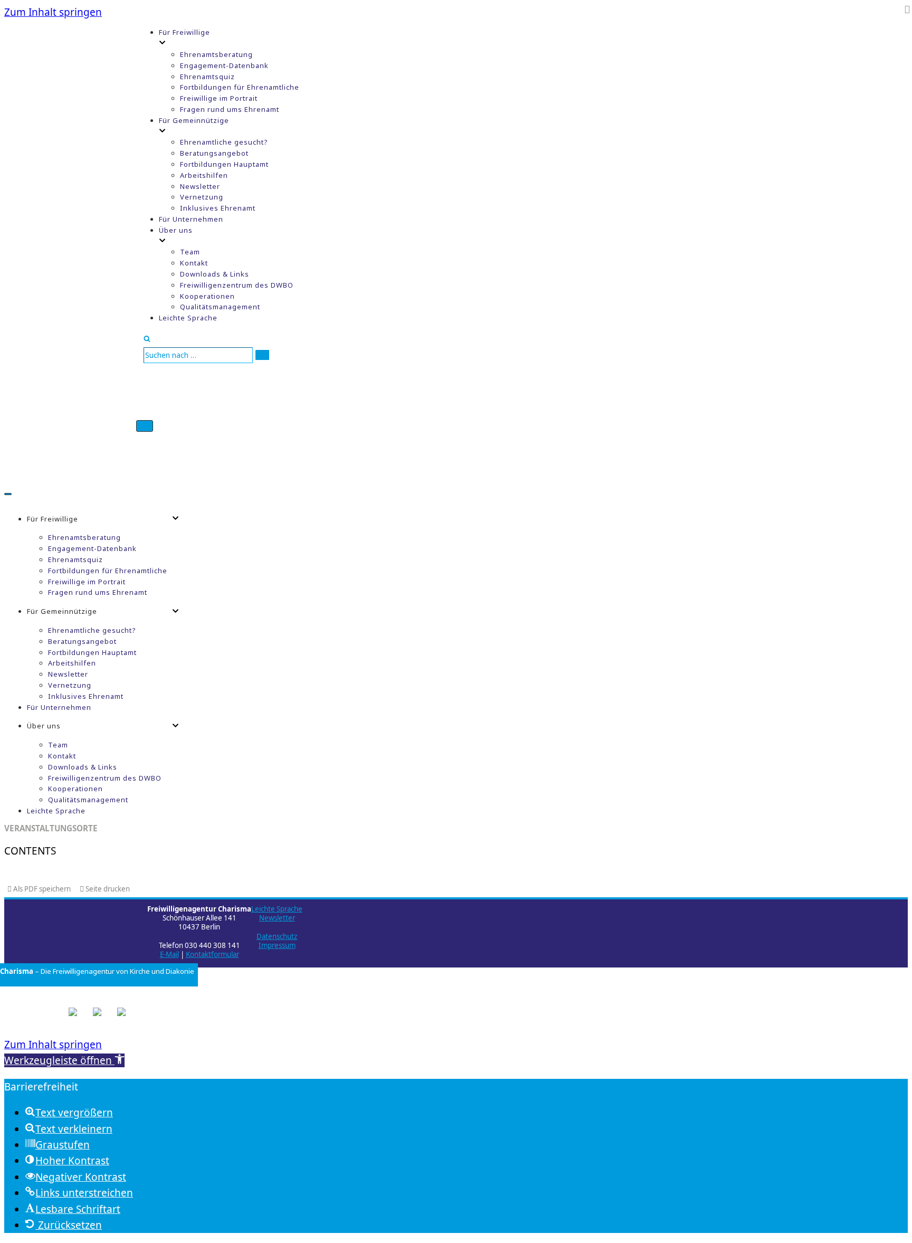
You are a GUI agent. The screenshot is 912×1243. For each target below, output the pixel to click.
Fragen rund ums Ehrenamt (229, 109)
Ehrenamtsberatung (216, 54)
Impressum (277, 945)
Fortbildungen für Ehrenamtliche (239, 87)
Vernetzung (201, 197)
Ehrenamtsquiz (207, 76)
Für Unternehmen (191, 219)
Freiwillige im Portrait (219, 98)
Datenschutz (276, 936)
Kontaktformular (212, 954)
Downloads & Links (214, 274)
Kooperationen (207, 296)
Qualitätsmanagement (220, 306)
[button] (64, 1060)
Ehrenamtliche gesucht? (224, 142)
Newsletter (200, 186)
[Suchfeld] (147, 338)
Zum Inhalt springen (53, 12)
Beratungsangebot (214, 153)
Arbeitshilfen (204, 175)
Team (190, 252)
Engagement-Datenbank (224, 65)
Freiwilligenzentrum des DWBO (236, 285)
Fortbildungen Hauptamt (224, 164)
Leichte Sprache (188, 317)
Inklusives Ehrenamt (217, 208)
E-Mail (169, 954)
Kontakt (194, 263)
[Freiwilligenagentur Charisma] (70, 243)
